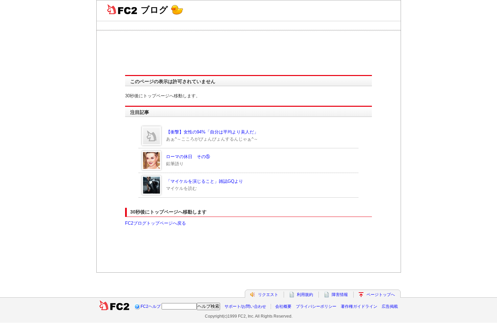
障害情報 (340, 294)
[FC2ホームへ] (114, 306)
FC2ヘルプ (151, 306)
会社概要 (283, 306)
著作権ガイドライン (359, 306)
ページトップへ (380, 294)
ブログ (154, 10)
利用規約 (305, 294)
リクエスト (268, 294)
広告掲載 (390, 306)
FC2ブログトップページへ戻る (155, 223)
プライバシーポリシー (316, 306)
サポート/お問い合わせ (245, 306)
